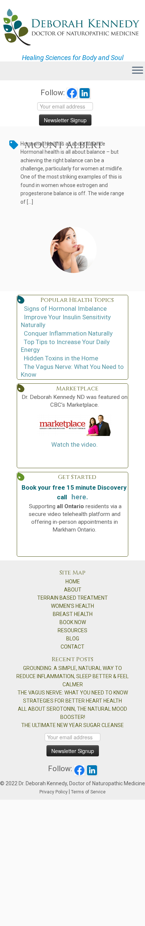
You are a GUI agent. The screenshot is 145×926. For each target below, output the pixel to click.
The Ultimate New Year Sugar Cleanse (72, 725)
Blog (72, 639)
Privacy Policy (53, 792)
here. (79, 497)
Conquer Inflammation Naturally (68, 333)
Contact (72, 647)
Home (72, 581)
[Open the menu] (137, 71)
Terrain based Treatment (72, 598)
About (72, 590)
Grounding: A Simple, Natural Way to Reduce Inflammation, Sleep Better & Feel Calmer (72, 676)
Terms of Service (88, 792)
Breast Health (73, 614)
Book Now (72, 622)
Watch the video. (74, 444)
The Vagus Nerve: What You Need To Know (72, 693)
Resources (72, 630)
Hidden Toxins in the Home (61, 358)
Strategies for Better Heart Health (72, 701)
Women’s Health (72, 606)
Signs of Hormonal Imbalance (65, 308)
